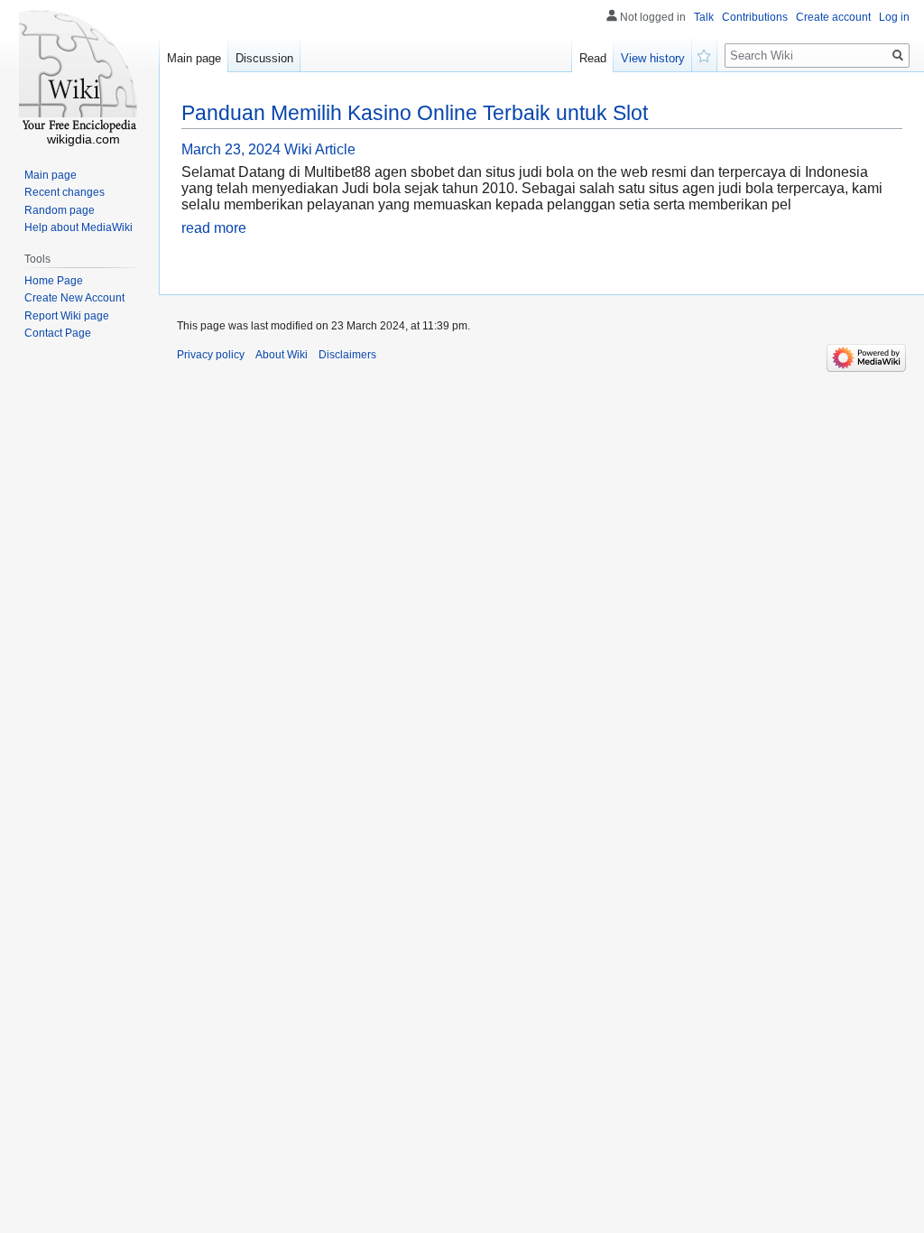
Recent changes (64, 192)
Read (592, 58)
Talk (704, 17)
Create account (833, 17)
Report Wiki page (66, 316)
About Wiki (281, 354)
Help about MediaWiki (78, 227)
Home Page (53, 280)
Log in (894, 17)
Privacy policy (211, 354)
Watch (704, 54)
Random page (59, 210)
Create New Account (74, 298)
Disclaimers (347, 354)
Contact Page (57, 333)
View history (653, 58)
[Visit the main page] (79, 72)
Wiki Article (320, 149)
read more (213, 228)
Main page (194, 58)
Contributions (755, 17)
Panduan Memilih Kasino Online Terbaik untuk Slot (414, 113)
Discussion (264, 58)
